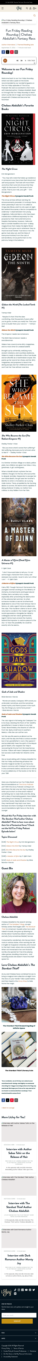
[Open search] (27, 8)
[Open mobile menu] (3, 8)
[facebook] (22, 1290)
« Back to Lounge (8, 1108)
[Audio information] (34, 63)
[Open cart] (34, 8)
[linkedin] (15, 1293)
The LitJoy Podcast (26, 784)
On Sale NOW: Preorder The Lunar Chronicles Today (19, 2)
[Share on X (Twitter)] (7, 52)
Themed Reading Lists (25, 45)
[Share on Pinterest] (12, 52)
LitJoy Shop (22, 981)
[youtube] (26, 1290)
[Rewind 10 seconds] (17, 60)
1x (25, 61)
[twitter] (34, 1290)
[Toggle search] (34, 15)
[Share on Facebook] (3, 52)
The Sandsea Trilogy (16, 924)
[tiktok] (15, 1290)
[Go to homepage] (19, 8)
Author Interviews (8, 45)
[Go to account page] (30, 8)
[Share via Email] (16, 52)
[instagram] (19, 1290)
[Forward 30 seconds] (21, 60)
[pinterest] (30, 1290)
